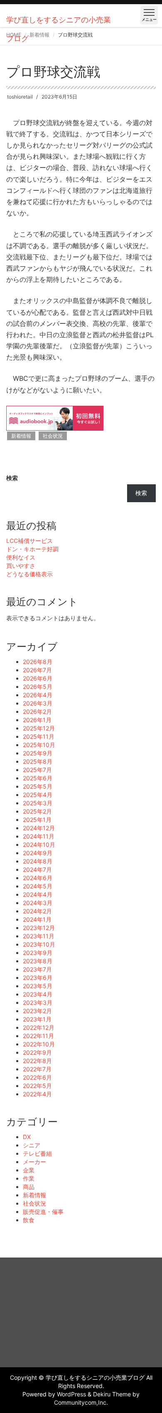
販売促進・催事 (43, 1211)
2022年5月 (37, 1085)
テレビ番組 (37, 1153)
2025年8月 (37, 761)
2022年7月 (37, 1069)
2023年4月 (37, 994)
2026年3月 (37, 703)
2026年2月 (37, 711)
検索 (12, 477)
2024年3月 (37, 902)
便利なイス (20, 557)
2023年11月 (38, 936)
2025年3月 (37, 802)
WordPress (71, 1394)
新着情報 (21, 436)
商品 (28, 1186)
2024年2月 (37, 911)
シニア (31, 1145)
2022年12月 (38, 1027)
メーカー (34, 1161)
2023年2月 (37, 1010)
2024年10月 (39, 844)
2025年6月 (37, 778)
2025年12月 (39, 728)
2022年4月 (37, 1093)
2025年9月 (37, 753)
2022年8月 (37, 1060)
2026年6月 (37, 678)
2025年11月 (38, 736)
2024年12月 (39, 827)
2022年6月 (37, 1077)
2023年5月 (37, 985)
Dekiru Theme (112, 1394)
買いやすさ (20, 565)
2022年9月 (37, 1052)
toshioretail (20, 97)
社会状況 (53, 436)
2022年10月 (39, 1044)
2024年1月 (37, 919)
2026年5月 (37, 686)
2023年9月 (37, 952)
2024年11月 (38, 836)
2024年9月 (37, 852)
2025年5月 (37, 786)
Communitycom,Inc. (81, 1402)
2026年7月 (37, 669)
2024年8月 (37, 861)
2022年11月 (38, 1035)
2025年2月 (37, 811)
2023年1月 (37, 1019)
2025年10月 (39, 744)
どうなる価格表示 (29, 573)
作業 (28, 1178)
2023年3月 (37, 1002)
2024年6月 (37, 877)
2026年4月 (37, 694)
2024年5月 (37, 886)
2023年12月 (39, 927)
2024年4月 (37, 894)
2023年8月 (37, 960)
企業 (28, 1170)
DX (27, 1136)
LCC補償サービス (29, 540)
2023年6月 (37, 977)
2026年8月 (37, 661)
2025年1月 (37, 819)
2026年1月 (37, 719)
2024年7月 (37, 869)
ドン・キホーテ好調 (32, 548)
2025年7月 (37, 769)
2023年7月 (37, 969)
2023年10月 (39, 944)
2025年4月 (37, 794)
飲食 (28, 1219)
